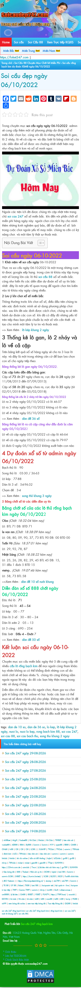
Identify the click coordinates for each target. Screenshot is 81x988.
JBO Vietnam (9, 880)
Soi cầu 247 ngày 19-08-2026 (25, 831)
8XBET (30, 894)
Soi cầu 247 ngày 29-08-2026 (25, 753)
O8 (16, 849)
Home (6, 42)
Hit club (21, 898)
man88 (49, 898)
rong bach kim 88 (48, 731)
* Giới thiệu (9, 952)
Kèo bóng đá (9, 871)
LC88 (33, 849)
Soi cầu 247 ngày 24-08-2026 (25, 787)
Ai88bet (7, 840)
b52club (57, 858)
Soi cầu (19, 42)
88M (22, 844)
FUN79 (46, 894)
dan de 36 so (36, 727)
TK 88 (6, 885)
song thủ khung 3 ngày (37, 495)
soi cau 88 (8, 736)
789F (14, 889)
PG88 (75, 898)
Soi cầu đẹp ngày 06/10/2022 (24, 80)
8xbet (20, 885)
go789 (64, 867)
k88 (42, 898)
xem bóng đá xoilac (16, 903)
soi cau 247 (15, 216)
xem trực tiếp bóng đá (37, 903)
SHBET (18, 876)
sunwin (67, 849)
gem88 (34, 862)
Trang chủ (7, 63)
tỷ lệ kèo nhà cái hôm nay (49, 867)
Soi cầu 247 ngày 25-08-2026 (25, 779)
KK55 (60, 876)
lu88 (37, 898)
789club (75, 849)
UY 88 (13, 885)
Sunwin (36, 844)
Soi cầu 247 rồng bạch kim (37, 924)
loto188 (61, 871)
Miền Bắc (9, 51)
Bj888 (28, 844)
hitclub (4, 858)
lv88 (11, 849)
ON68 (4, 849)
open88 (59, 844)
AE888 (15, 844)
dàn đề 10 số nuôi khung (37, 581)
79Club (51, 849)
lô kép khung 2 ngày (35, 329)
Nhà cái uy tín (36, 871)
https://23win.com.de (11, 867)
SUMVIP (42, 849)
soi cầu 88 (45, 276)
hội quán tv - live (62, 885)
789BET (58, 840)
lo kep (51, 727)
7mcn (33, 867)
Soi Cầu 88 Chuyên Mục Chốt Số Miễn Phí (37, 63)
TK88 (27, 885)
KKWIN (5, 898)
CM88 (73, 844)
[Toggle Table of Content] (39, 243)
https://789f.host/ (58, 894)
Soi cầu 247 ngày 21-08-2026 (25, 813)
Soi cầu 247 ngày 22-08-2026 (25, 805)
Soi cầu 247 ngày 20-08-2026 (25, 822)
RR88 (66, 844)
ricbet (20, 862)
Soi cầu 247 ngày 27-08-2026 (25, 770)
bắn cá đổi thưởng (38, 858)
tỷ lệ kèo (14, 894)
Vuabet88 (23, 840)
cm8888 (5, 894)
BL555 (53, 876)
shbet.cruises (65, 889)
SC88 (10, 876)
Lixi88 (49, 889)
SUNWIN (59, 862)
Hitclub (41, 840)
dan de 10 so (17, 727)
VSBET (37, 894)
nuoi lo (13, 731)
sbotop (48, 880)
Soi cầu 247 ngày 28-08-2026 (25, 761)
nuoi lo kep (27, 731)
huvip (68, 898)
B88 (18, 871)
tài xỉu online (22, 858)
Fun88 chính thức (72, 876)
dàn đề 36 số (31, 418)
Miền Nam (49, 51)
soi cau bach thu (27, 736)
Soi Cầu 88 (35, 42)
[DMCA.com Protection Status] (40, 982)
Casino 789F (24, 889)
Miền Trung (29, 51)
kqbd (49, 858)
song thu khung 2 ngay (55, 736)
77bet (50, 862)
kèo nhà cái (68, 840)
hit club (13, 898)
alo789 (57, 880)
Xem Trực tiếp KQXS (60, 42)
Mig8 (14, 840)
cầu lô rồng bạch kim (23, 666)
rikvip (4, 862)
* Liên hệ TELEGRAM (14, 955)
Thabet (25, 871)
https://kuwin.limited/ (32, 876)
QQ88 (67, 903)
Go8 (56, 889)
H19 (51, 844)
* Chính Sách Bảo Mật (16, 959)
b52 (15, 853)
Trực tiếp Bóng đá (55, 903)
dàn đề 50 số (31, 639)
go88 (65, 858)
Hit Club (32, 840)
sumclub (26, 867)
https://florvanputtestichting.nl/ (31, 880)
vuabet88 (6, 844)
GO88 (47, 871)
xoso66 (72, 894)
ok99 (4, 903)
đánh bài (8, 853)
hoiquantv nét (47, 885)
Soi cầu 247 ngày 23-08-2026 (25, 796)
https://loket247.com (14, 57)
